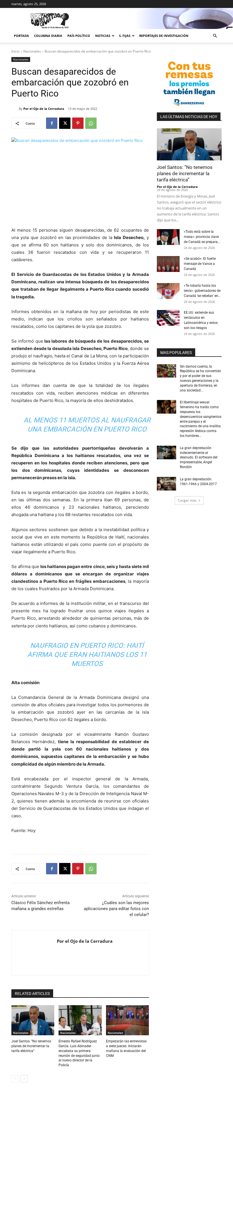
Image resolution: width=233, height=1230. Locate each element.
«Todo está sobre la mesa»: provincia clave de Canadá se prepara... (202, 237)
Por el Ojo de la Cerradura (43, 108)
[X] (64, 123)
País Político (78, 35)
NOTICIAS (102, 35)
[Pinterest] (78, 123)
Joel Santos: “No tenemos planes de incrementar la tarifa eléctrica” (31, 1046)
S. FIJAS (124, 35)
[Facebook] (51, 123)
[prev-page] (14, 1078)
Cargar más (187, 500)
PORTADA (21, 35)
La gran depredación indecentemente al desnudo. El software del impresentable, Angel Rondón (198, 457)
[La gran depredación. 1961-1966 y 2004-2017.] (166, 484)
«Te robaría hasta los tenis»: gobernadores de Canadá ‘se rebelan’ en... (202, 291)
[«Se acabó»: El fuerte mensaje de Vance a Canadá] (168, 264)
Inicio (15, 51)
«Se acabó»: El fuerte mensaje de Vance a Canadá (200, 264)
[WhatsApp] (91, 123)
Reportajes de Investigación (163, 35)
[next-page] (24, 1078)
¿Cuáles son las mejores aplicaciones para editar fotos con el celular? (116, 908)
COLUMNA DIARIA (48, 35)
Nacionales (32, 51)
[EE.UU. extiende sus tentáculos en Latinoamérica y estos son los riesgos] (168, 318)
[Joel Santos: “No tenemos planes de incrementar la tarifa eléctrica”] (32, 1020)
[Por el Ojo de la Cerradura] (15, 109)
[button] (215, 36)
